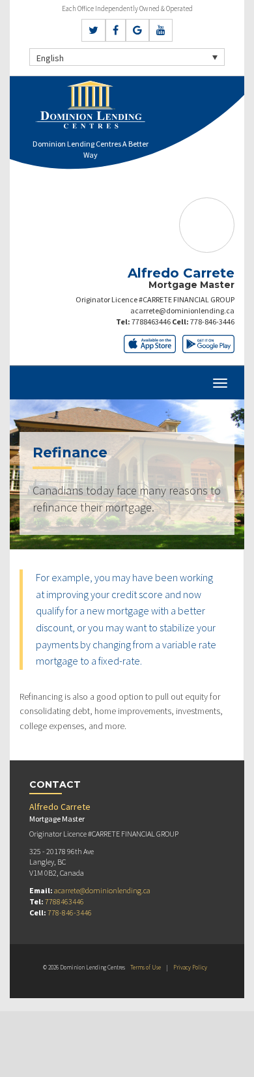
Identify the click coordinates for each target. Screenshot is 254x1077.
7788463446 (151, 321)
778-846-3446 (212, 321)
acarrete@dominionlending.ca (182, 310)
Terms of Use (145, 967)
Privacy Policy (190, 967)
